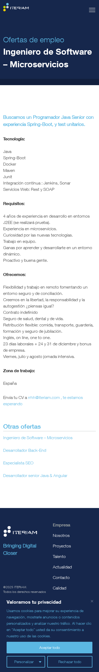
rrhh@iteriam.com (44, 397)
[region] (49, 633)
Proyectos (62, 545)
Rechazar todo (69, 661)
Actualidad (62, 567)
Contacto (61, 577)
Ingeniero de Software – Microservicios (38, 437)
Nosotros (61, 535)
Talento (59, 556)
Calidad (59, 588)
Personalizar (24, 661)
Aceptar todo (49, 647)
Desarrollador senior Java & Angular (35, 475)
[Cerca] (92, 601)
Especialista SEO (18, 462)
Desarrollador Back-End (24, 450)
